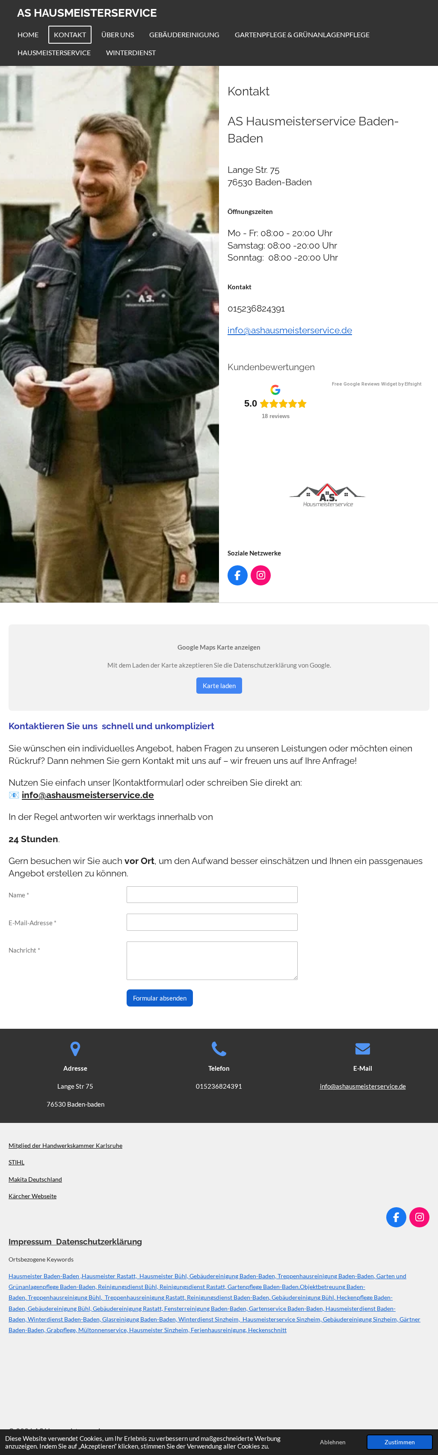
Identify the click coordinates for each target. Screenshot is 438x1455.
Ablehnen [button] (333, 1442)
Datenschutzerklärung (99, 1242)
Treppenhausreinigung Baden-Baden (326, 1276)
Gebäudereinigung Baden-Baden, (233, 1276)
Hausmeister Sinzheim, (160, 1329)
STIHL (16, 1162)
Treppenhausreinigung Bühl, (66, 1297)
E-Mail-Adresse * (32, 922)
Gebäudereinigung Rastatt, (128, 1308)
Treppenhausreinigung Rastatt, (146, 1297)
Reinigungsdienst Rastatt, (194, 1286)
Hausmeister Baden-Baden (44, 1276)
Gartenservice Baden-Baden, (287, 1308)
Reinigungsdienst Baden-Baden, (229, 1297)
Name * (19, 895)
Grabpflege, (62, 1329)
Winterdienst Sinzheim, (209, 1319)
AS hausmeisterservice (87, 12)
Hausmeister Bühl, (162, 1276)
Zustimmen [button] (400, 1442)
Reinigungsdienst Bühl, (129, 1286)
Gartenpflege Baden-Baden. (264, 1286)
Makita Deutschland (35, 1179)
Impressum (32, 1242)
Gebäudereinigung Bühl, (304, 1297)
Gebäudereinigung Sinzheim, (361, 1319)
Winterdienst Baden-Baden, (65, 1319)
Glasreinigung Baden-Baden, (140, 1319)
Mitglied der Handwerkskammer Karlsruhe (65, 1145)
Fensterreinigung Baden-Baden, (206, 1308)
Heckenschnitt (267, 1329)
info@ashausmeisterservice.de (290, 330)
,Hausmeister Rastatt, (108, 1276)
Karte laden (219, 685)
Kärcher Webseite (32, 1196)
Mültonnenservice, (103, 1329)
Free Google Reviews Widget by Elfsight (376, 384)
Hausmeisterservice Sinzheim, (282, 1319)
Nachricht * (24, 950)
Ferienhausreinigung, (219, 1329)
